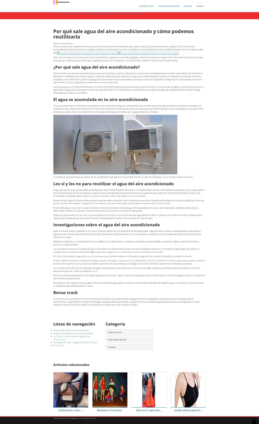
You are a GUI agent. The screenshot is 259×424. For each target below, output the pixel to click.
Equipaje (188, 6)
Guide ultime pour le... (188, 410)
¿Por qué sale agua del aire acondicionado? (71, 330)
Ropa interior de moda (169, 6)
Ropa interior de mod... (118, 339)
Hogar (55, 13)
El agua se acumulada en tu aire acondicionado (73, 333)
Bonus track (58, 345)
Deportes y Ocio (146, 6)
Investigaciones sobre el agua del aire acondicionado (75, 342)
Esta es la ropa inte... (149, 410)
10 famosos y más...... (71, 410)
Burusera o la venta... (110, 410)
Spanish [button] (200, 6)
